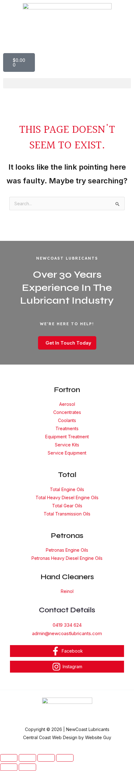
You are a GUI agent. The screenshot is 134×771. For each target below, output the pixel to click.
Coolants (67, 420)
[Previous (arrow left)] (8, 767)
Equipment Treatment (67, 436)
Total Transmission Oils (67, 513)
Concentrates (67, 412)
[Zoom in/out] (8, 758)
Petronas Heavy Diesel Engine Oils (67, 558)
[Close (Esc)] (65, 758)
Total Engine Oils (67, 489)
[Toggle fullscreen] (27, 758)
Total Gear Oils (67, 505)
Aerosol (67, 404)
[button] (67, 83)
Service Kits (67, 444)
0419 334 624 (67, 625)
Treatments (67, 428)
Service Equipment (67, 452)
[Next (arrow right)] (27, 767)
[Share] (46, 758)
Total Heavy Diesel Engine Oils (67, 497)
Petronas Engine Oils (67, 550)
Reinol (67, 591)
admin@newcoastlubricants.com (67, 633)
